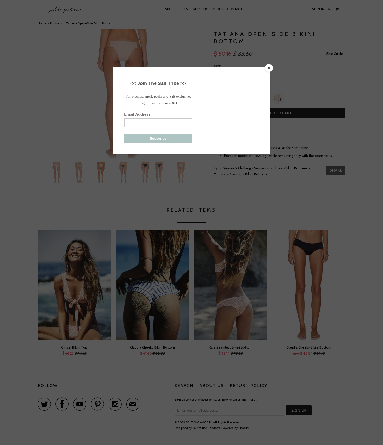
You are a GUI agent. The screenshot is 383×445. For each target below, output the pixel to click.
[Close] (269, 68)
